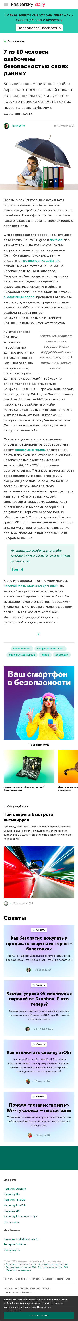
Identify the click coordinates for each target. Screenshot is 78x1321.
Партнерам (35, 1279)
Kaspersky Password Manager (20, 1216)
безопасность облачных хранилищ (31, 586)
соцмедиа (62, 654)
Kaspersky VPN (12, 1211)
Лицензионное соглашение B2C (21, 1267)
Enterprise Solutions (15, 1244)
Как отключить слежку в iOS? (39, 1052)
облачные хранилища (22, 654)
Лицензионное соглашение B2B (53, 1267)
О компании (21, 1279)
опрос (45, 654)
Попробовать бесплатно (39, 28)
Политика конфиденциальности (21, 1264)
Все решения (11, 1222)
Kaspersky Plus (12, 1194)
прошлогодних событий (40, 261)
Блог (68, 1279)
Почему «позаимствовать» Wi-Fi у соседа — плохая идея (39, 1107)
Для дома (10, 1179)
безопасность (15, 41)
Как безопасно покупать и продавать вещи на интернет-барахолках (39, 944)
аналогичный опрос (19, 297)
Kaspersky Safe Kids (15, 1205)
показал (56, 240)
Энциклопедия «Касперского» (20, 1292)
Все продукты (12, 1250)
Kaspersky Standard (15, 1189)
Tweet (17, 569)
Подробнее (44, 1307)
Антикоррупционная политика (53, 1264)
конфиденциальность (50, 648)
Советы (41, 929)
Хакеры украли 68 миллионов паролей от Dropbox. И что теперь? (39, 999)
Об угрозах (48, 1279)
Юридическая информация (18, 1270)
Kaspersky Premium (15, 1200)
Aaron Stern (18, 125)
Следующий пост (17, 806)
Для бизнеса (12, 1230)
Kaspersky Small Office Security (21, 1239)
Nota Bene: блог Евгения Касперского (32, 1288)
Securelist (8, 1288)
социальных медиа (30, 450)
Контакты (8, 1279)
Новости (59, 1279)
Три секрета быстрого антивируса (28, 817)
